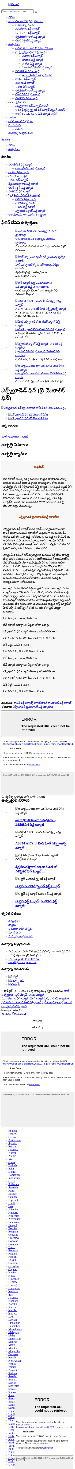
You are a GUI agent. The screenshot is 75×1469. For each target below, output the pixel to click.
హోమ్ (11, 17)
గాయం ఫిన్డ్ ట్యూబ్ (25, 78)
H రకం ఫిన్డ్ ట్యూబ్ (32, 63)
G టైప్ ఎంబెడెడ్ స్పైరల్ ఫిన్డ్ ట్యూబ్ (37, 886)
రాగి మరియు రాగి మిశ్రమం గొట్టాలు (34, 48)
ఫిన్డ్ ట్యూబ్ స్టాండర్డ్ (52, 1002)
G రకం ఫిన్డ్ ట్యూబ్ (25, 25)
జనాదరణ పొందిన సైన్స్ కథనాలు (25, 21)
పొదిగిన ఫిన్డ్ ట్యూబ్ (32, 59)
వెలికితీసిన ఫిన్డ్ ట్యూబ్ (27, 28)
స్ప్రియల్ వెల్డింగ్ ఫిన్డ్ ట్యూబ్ (37, 67)
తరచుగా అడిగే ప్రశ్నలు (20, 121)
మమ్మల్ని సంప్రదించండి (20, 132)
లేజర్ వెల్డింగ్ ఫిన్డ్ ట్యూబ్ (28, 40)
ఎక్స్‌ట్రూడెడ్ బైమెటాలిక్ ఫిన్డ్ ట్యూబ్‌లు (33, 706)
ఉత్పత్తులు (14, 44)
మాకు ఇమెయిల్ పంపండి (14, 436)
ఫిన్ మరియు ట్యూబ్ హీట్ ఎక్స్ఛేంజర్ (21, 1002)
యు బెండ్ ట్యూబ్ (24, 82)
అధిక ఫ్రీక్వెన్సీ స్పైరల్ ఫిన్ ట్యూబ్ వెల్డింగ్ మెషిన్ (40, 109)
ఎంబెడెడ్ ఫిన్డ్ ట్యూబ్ (26, 98)
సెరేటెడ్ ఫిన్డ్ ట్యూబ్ (32, 55)
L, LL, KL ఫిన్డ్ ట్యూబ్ (27, 32)
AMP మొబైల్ (36, 994)
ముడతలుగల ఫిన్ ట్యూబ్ (15, 998)
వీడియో (19, 129)
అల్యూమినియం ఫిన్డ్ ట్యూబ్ (37, 75)
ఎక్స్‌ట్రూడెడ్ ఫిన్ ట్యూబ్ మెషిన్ (31, 105)
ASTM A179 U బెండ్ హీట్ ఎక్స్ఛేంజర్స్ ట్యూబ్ (40, 308)
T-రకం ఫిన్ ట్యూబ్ (25, 86)
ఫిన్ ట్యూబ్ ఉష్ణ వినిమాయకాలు (32, 286)
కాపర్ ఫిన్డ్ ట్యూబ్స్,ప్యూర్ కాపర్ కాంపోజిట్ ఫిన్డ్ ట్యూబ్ (42, 702)
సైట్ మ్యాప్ (21, 994)
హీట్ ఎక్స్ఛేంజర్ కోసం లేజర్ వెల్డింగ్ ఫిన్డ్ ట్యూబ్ (40, 329)
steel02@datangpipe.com (22, 962)
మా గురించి (14, 125)
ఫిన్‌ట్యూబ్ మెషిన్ (17, 102)
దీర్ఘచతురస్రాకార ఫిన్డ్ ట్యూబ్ (30, 36)
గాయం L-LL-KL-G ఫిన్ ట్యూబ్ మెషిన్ (36, 113)
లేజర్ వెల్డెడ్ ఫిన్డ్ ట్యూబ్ (27, 94)
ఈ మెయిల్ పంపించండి (13, 1013)
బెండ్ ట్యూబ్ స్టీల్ (39, 998)
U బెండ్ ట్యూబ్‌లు (59, 998)
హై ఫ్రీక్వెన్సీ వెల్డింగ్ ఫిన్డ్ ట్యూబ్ (31, 52)
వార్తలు (12, 117)
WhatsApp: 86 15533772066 (24, 959)
